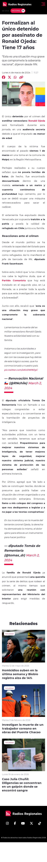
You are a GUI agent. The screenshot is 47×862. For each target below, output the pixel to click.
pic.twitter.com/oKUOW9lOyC (21, 369)
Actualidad (9, 634)
